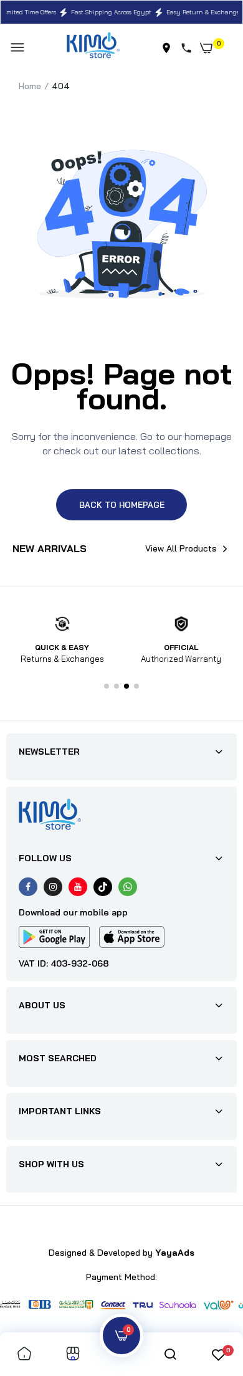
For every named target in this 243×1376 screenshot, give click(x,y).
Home (30, 86)
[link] (24, 1354)
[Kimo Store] (93, 47)
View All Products (181, 548)
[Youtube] (78, 886)
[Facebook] (28, 886)
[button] (106, 686)
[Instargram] (53, 886)
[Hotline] (189, 48)
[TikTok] (102, 886)
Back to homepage (121, 505)
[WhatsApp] (127, 886)
